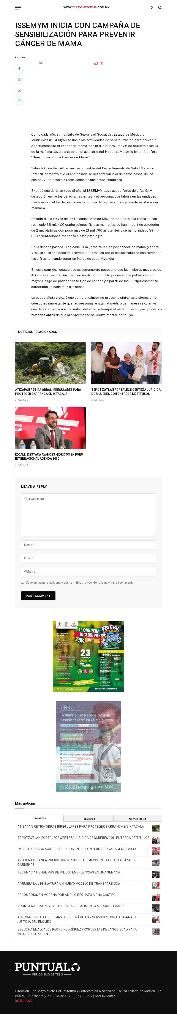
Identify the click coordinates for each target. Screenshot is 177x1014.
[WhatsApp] (19, 100)
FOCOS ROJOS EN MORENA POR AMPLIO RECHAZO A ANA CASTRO (66, 895)
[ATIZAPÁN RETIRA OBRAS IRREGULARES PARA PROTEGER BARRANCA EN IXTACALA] (50, 363)
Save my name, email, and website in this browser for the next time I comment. (79, 582)
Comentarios (137, 818)
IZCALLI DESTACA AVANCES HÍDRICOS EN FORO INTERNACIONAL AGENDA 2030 (49, 456)
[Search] (159, 7)
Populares (88, 818)
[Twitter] (19, 79)
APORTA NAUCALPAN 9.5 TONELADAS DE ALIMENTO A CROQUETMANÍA (71, 906)
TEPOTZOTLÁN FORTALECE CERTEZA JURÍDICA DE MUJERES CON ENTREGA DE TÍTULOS (126, 392)
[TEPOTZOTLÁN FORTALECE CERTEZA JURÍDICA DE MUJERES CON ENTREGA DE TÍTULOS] (126, 363)
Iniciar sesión (24, 1000)
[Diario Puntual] (88, 7)
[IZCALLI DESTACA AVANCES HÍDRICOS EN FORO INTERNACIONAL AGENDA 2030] (50, 428)
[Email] (19, 90)
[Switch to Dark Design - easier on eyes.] (152, 7)
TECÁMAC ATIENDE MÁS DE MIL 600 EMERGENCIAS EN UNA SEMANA (68, 872)
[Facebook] (19, 69)
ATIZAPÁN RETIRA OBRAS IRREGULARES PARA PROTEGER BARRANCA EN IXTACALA (48, 392)
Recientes (39, 817)
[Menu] (18, 7)
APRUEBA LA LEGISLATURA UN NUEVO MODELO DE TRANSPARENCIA (68, 883)
